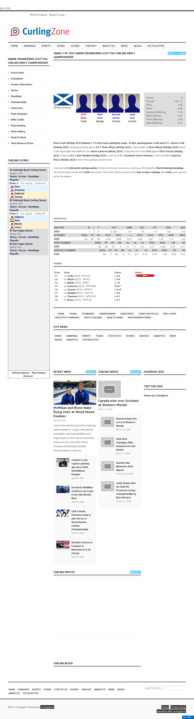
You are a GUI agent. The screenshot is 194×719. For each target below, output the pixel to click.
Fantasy (91, 46)
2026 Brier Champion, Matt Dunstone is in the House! (125, 444)
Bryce (70, 299)
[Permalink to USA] (63, 513)
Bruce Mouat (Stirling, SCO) (163, 147)
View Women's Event (22, 143)
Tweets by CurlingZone (156, 395)
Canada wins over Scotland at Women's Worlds (118, 402)
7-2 (166, 155)
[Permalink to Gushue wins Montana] (107, 465)
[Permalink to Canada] (63, 462)
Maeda (18, 223)
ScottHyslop (100, 119)
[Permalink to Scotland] (63, 489)
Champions (17, 78)
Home (14, 46)
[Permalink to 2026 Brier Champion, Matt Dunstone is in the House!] (107, 442)
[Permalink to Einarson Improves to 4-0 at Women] (107, 421)
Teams (61, 46)
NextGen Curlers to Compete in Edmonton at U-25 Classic (81, 548)
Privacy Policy (178, 707)
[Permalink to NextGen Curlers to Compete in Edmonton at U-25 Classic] (63, 544)
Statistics (114, 335)
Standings (16, 96)
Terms (165, 707)
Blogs (138, 46)
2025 (56, 231)
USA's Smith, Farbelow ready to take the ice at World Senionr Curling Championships (81, 520)
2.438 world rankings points (82, 168)
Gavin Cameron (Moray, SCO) (107, 151)
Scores (75, 46)
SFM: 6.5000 (17, 119)
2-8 (118, 293)
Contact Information (21, 84)
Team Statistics (19, 113)
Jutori (18, 227)
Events (46, 46)
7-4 (119, 155)
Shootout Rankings (67, 317)
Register (53, 14)
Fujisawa (19, 193)
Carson (71, 289)
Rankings (30, 46)
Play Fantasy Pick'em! (34, 374)
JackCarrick (132, 119)
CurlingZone (47, 707)
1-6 (118, 282)
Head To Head (18, 137)
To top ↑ (188, 717)
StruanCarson (116, 119)
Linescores (17, 108)
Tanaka (19, 196)
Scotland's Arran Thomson (138, 155)
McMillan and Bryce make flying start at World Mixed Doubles (73, 411)
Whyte (70, 279)
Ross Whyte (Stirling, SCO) (116, 147)
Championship (18, 102)
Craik (70, 276)
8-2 (72, 155)
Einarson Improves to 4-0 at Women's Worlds (126, 422)
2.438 (86, 172)
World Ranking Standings (169, 168)
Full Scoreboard (20, 372)
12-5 (148, 151)
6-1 (144, 147)
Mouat (70, 282)
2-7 (118, 299)
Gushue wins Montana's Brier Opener (124, 466)
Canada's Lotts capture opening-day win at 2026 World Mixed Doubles (80, 467)
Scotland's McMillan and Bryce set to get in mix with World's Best (82, 493)
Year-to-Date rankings (148, 172)
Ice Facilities (155, 46)
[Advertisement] (28, 312)
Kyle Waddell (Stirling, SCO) (91, 155)
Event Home (17, 72)
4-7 (118, 296)
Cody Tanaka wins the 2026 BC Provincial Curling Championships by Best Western (126, 490)
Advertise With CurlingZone (171, 711)
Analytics (108, 46)
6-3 (166, 143)
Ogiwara (19, 217)
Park (17, 186)
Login (62, 14)
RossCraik (84, 119)
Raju (17, 220)
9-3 (97, 147)
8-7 (79, 151)
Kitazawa (20, 190)
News (124, 46)
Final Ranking (18, 125)
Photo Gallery (18, 131)
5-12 (119, 289)
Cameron (72, 286)
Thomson (72, 296)
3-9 (118, 279)
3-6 (118, 276)
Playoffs (14, 179)
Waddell (71, 293)
